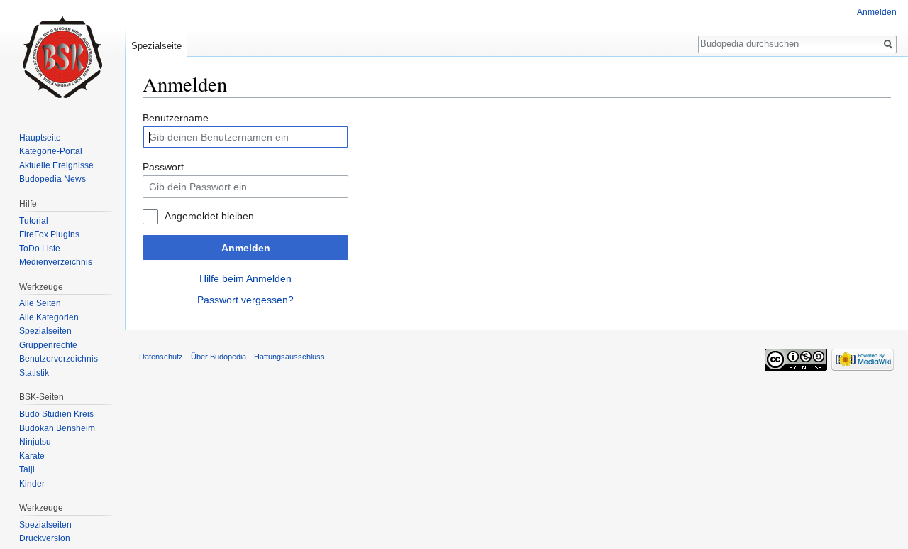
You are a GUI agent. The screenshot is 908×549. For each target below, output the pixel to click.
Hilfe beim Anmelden (245, 278)
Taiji (27, 469)
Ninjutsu (35, 442)
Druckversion (44, 538)
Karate (32, 456)
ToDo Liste (39, 249)
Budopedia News (52, 179)
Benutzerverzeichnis (58, 359)
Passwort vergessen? (245, 299)
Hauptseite (40, 138)
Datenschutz (161, 356)
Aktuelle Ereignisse (56, 165)
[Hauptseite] (62, 57)
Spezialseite (156, 45)
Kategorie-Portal (50, 151)
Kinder (32, 484)
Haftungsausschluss (289, 356)
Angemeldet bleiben (209, 216)
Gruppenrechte (48, 345)
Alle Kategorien (49, 317)
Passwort (163, 167)
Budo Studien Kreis (56, 414)
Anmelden (245, 248)
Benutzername (176, 118)
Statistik (34, 373)
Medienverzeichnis (55, 262)
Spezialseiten (45, 331)
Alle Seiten (40, 303)
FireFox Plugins (49, 234)
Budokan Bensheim (57, 428)
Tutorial (33, 221)
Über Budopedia (218, 356)
